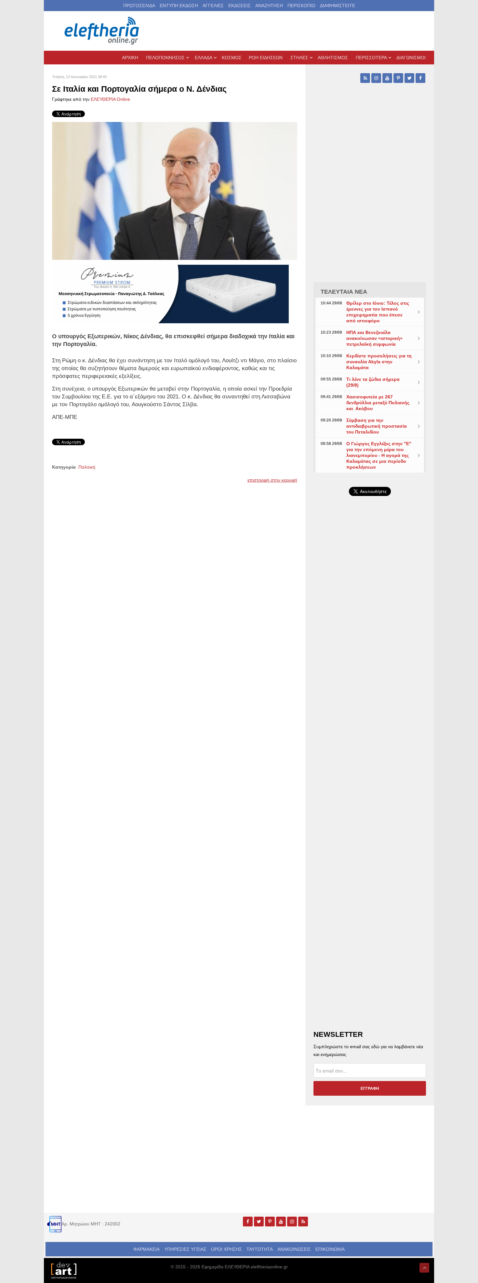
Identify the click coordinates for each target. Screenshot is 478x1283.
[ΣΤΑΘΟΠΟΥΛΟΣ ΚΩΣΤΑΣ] (63, 1270)
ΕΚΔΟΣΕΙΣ (239, 5)
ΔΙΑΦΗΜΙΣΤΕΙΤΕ (337, 5)
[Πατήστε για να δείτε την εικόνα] (174, 190)
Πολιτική (86, 467)
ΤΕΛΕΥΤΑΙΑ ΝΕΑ (344, 291)
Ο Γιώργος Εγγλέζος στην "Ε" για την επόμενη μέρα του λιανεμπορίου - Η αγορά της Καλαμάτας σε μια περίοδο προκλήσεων (378, 455)
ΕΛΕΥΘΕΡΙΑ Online (110, 99)
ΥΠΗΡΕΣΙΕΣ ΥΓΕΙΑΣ (185, 1249)
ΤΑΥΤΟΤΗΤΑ (259, 1249)
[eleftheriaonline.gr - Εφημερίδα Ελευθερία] (102, 31)
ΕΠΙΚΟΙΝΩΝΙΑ (330, 1249)
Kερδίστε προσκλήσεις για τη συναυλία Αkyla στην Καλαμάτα (379, 361)
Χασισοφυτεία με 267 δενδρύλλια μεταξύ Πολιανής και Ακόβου (377, 402)
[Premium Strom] (170, 293)
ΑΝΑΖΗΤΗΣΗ (269, 5)
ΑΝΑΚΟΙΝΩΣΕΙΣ (294, 1249)
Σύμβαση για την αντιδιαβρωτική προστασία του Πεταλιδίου (376, 426)
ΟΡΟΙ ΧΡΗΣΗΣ (226, 1249)
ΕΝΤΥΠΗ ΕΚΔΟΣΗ (179, 5)
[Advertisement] (369, 655)
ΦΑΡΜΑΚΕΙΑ (146, 1249)
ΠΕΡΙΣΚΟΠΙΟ (301, 5)
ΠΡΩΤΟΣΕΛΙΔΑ (139, 5)
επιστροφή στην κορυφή (272, 480)
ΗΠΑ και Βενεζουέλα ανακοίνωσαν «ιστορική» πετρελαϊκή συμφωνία (374, 338)
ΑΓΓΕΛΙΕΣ (213, 5)
